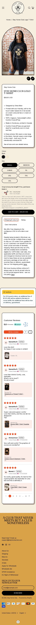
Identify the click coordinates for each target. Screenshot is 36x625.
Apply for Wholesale (9, 566)
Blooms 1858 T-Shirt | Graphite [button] (20, 424)
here (12, 274)
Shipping (5, 554)
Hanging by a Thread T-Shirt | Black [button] (14, 394)
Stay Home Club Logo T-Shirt (23, 20)
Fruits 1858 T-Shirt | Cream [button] (19, 487)
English (22, 613)
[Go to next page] (29, 496)
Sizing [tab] (23, 220)
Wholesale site (7, 569)
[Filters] (26, 332)
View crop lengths (15, 193)
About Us (5, 551)
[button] (29, 8)
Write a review (13, 332)
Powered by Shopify (25, 598)
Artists (4, 563)
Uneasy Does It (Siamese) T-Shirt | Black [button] (15, 459)
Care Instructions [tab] (11, 225)
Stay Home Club (9, 87)
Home (8, 20)
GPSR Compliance (8, 572)
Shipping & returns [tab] (11, 220)
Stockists (5, 560)
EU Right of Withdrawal (10, 575)
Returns (4, 557)
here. (25, 264)
